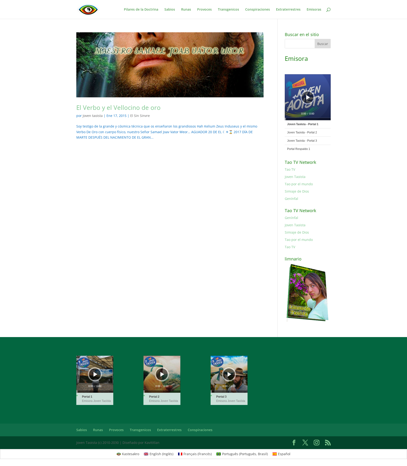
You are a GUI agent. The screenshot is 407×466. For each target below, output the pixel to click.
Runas (186, 10)
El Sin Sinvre (140, 115)
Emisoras (314, 10)
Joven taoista (93, 115)
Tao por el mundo (299, 184)
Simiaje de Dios (297, 191)
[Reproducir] (308, 97)
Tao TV (290, 169)
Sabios (169, 10)
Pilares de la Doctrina (141, 10)
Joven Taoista (295, 176)
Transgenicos (228, 10)
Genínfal (291, 198)
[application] (308, 97)
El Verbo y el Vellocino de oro (118, 107)
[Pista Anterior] (293, 97)
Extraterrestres (288, 10)
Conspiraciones (257, 10)
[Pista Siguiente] (319, 97)
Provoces (204, 10)
